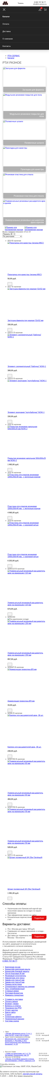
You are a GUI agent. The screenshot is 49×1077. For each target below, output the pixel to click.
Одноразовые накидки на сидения (20, 986)
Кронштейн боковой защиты (17, 971)
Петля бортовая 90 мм (14, 973)
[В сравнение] (10, 284)
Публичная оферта (13, 1017)
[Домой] (5, 3)
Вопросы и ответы (13, 1006)
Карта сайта (10, 1012)
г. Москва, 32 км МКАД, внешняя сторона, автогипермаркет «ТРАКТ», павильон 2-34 (20, 1060)
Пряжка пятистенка (13, 984)
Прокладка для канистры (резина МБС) (25, 274)
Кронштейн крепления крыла (17, 969)
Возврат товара (11, 1003)
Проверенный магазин (14, 1019)
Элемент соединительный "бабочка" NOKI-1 (27, 366)
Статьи (8, 1014)
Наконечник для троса (14, 978)
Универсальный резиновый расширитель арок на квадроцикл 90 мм (25, 842)
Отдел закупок (11, 1010)
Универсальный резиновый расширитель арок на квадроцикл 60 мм (25, 794)
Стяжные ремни (12, 991)
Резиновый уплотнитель (15, 976)
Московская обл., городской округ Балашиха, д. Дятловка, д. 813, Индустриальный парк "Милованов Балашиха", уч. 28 (17, 1041)
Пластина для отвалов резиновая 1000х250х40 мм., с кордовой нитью (23, 555)
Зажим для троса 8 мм (14, 982)
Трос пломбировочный (14, 989)
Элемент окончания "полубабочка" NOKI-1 (26, 412)
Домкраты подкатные (14, 995)
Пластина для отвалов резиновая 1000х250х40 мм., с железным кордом (24, 507)
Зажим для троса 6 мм (14, 980)
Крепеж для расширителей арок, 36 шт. (24, 747)
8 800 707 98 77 (40, 2)
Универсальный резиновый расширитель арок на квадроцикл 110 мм (25, 604)
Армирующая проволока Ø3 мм (21, 701)
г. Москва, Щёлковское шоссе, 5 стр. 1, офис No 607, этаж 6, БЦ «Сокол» (18, 1034)
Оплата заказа (11, 1001)
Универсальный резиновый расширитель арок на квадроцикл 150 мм (25, 654)
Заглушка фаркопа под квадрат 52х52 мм (25, 320)
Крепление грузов (12, 967)
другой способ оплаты (32, 1074)
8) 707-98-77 (10, 961)
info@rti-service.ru (39, 4)
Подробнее (39, 918)
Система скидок (12, 1021)
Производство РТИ (13, 1008)
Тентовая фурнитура (14, 993)
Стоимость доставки (14, 999)
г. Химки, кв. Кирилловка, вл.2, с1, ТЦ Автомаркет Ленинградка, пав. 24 (18, 1054)
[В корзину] (27, 281)
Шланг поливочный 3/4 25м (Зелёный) (24, 889)
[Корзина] (45, 9)
